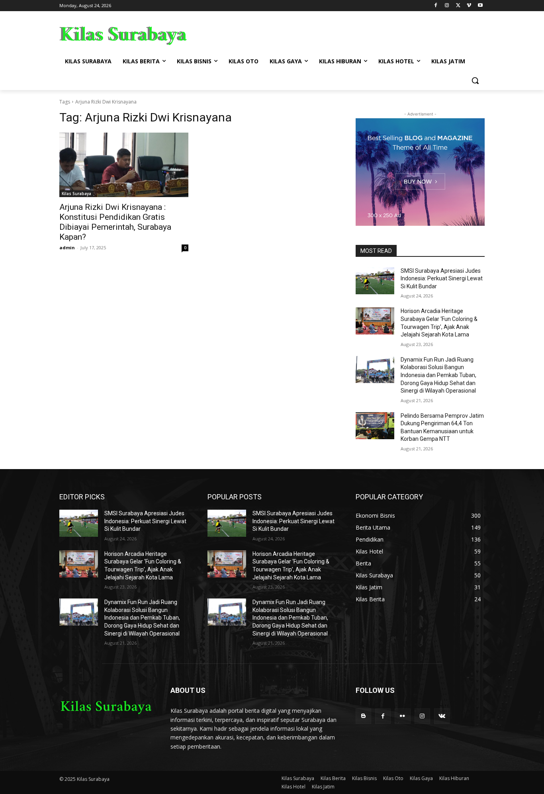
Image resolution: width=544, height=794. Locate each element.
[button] (475, 80)
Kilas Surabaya (76, 193)
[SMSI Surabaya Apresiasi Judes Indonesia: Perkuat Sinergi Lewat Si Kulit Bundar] (375, 280)
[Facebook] (435, 5)
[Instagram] (447, 5)
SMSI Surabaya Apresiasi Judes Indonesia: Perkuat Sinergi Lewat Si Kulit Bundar (442, 278)
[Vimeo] (469, 5)
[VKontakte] (442, 716)
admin (67, 247)
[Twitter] (458, 5)
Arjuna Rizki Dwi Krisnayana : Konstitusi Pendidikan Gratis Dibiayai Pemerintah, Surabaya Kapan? (115, 222)
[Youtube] (480, 5)
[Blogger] (363, 716)
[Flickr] (402, 716)
